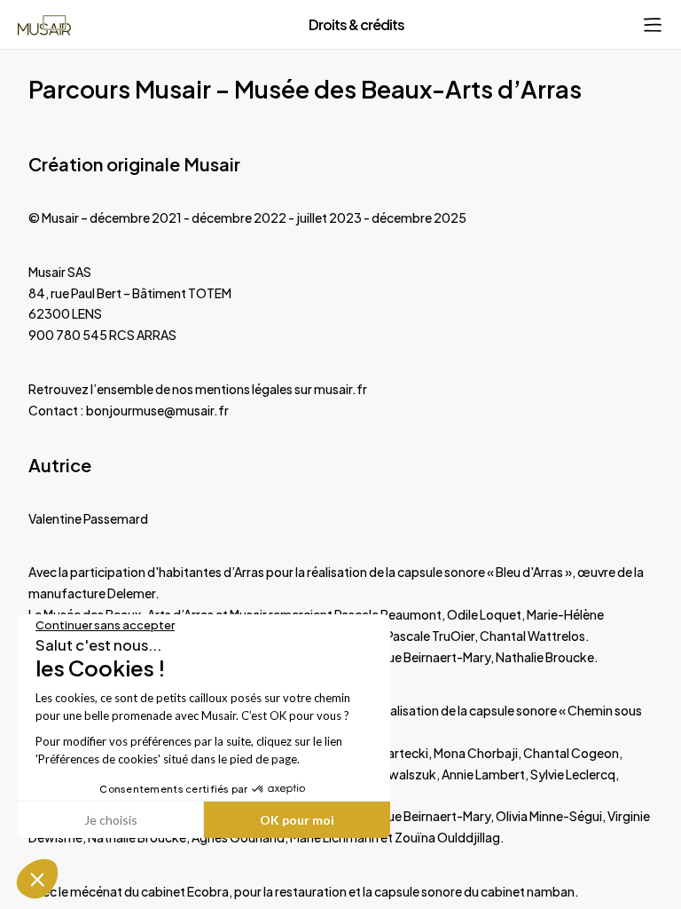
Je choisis (110, 819)
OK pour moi (297, 819)
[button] (37, 879)
